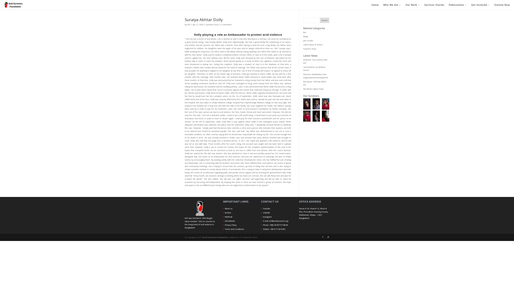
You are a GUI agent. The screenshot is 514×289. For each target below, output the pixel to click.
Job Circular (308, 40)
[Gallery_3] (307, 116)
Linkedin (266, 212)
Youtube (266, 208)
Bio (304, 32)
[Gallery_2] (316, 116)
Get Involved (479, 5)
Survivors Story (212, 24)
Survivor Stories (434, 5)
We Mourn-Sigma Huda (313, 89)
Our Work (411, 5)
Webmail (228, 217)
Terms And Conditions (234, 229)
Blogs (305, 36)
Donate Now (502, 5)
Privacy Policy (231, 225)
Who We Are (390, 5)
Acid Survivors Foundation (215, 237)
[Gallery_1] (325, 116)
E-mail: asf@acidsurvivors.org (275, 221)
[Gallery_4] (325, 104)
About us (229, 208)
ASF (189, 24)
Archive (228, 212)
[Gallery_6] (307, 104)
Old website (230, 221)
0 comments (226, 24)
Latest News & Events (312, 44)
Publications (456, 5)
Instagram (267, 217)
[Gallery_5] (316, 103)
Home (375, 5)
